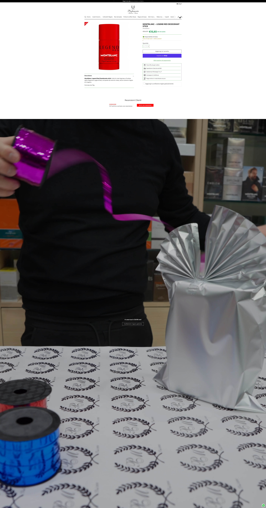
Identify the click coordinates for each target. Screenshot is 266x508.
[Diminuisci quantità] (148, 46)
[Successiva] (152, 1)
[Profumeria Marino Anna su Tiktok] (180, 3)
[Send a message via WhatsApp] (263, 505)
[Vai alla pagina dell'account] (177, 17)
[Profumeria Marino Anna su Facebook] (177, 3)
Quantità (145, 43)
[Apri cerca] (85, 17)
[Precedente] (113, 1)
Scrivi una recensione (145, 105)
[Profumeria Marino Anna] (133, 9)
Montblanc (146, 28)
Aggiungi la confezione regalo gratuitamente (159, 84)
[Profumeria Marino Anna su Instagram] (179, 3)
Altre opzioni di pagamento (162, 60)
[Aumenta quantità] (144, 46)
